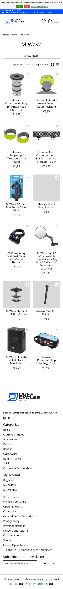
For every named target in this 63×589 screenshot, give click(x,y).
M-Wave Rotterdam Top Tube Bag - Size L (46, 360)
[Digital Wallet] (33, 584)
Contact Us (9, 511)
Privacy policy (11, 521)
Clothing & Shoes (13, 434)
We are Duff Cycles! (14, 502)
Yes (19, 6)
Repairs (7, 449)
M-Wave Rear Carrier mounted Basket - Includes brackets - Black (46, 157)
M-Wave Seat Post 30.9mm (46, 312)
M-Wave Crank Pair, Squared (46, 206)
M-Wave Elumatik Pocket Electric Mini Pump (16, 360)
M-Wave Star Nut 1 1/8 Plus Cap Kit (16, 312)
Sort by (30, 64)
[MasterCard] (21, 584)
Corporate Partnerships (17, 468)
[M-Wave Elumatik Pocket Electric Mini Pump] (16, 340)
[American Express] (40, 584)
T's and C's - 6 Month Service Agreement (27, 550)
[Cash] (11, 584)
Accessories (10, 439)
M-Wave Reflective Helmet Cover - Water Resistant (46, 103)
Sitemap (8, 540)
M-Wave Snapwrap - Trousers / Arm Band (16, 157)
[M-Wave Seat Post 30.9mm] (46, 294)
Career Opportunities (16, 545)
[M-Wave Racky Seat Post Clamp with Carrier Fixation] (16, 236)
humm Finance (12, 458)
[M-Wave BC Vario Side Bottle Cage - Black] (16, 188)
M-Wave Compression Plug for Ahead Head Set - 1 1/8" (16, 105)
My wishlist (10, 489)
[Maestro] (51, 584)
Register (8, 480)
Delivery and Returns (16, 530)
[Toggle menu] (56, 21)
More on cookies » (39, 6)
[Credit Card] (16, 584)
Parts (6, 444)
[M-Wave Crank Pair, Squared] (46, 188)
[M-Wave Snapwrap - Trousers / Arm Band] (16, 136)
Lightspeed (53, 579)
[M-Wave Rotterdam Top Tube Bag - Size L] (46, 340)
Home (6, 34)
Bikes (6, 429)
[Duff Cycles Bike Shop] (14, 21)
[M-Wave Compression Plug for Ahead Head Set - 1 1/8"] (16, 84)
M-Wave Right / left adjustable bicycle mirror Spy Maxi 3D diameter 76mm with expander (46, 260)
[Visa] (26, 584)
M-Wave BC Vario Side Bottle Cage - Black (16, 207)
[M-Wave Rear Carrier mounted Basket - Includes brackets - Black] (46, 136)
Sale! (6, 463)
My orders (9, 485)
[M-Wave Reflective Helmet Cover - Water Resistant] (46, 84)
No (27, 6)
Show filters (31, 55)
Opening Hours (12, 506)
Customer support (14, 535)
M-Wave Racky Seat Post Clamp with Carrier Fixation (16, 257)
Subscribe (49, 563)
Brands (15, 34)
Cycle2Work (10, 454)
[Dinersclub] (45, 584)
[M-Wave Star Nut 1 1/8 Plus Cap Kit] (16, 294)
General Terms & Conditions (20, 516)
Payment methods (14, 526)
